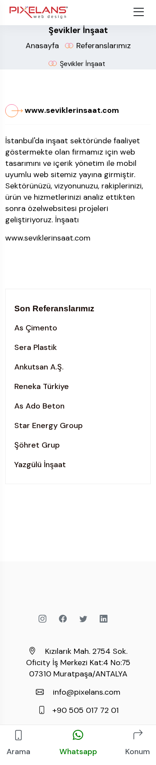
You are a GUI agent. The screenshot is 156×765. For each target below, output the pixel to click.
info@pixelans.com (86, 692)
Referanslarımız (103, 45)
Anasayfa (42, 45)
